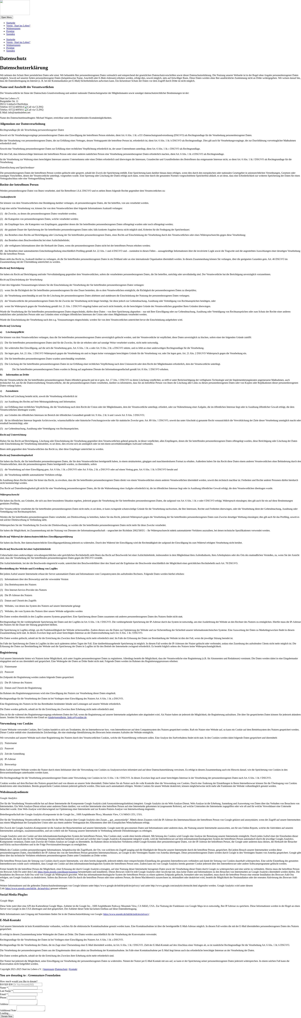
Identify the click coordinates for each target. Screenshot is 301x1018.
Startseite (10, 22)
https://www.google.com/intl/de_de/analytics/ (27, 888)
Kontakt (73, 969)
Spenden (10, 34)
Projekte (10, 31)
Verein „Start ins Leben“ (18, 25)
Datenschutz (61, 969)
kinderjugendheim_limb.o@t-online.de (67, 717)
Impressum (48, 969)
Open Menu (6, 17)
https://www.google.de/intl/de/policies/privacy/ (126, 914)
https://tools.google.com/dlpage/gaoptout (58, 871)
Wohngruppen (13, 28)
